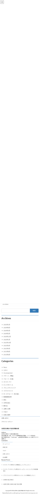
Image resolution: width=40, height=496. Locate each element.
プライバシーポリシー (7, 421)
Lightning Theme (19, 493)
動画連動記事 (7, 397)
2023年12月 (7, 336)
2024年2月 (6, 333)
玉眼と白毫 (6, 409)
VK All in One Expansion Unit (31, 493)
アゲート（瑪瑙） (8, 376)
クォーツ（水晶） (8, 379)
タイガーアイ (7, 382)
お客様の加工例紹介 (8, 479)
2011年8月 (6, 351)
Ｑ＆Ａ (5, 370)
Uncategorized (7, 373)
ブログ (4, 450)
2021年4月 (6, 348)
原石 (4, 400)
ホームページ (6, 444)
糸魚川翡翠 (6, 415)
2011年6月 (5, 304)
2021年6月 (6, 345)
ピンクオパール (8, 385)
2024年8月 (6, 327)
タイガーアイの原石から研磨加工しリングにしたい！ (17, 464)
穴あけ (5, 412)
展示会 (5, 406)
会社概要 (5, 457)
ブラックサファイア (9, 388)
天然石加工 (6, 403)
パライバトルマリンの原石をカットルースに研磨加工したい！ (19, 475)
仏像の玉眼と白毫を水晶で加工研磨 (12, 484)
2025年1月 (6, 324)
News (5, 367)
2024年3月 (6, 330)
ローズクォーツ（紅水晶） (11, 394)
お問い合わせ (4, 418)
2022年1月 (6, 339)
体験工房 (5, 447)
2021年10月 (7, 342)
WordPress (10, 493)
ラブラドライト (8, 391)
